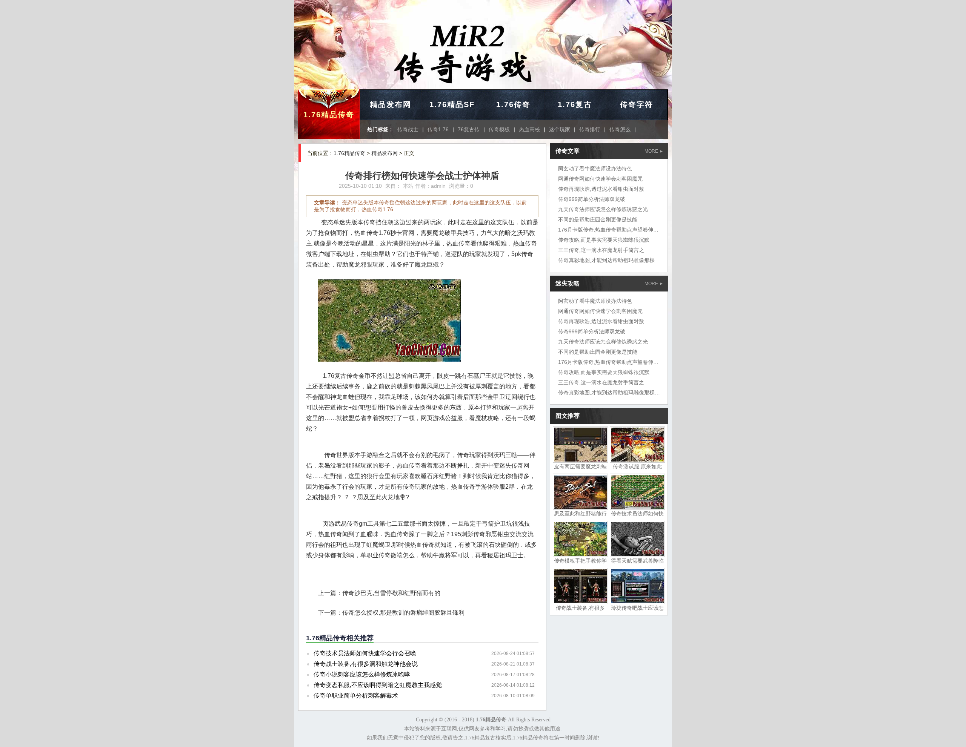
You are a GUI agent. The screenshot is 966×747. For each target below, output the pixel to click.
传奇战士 (407, 129)
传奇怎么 (620, 129)
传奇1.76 (438, 129)
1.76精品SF (452, 104)
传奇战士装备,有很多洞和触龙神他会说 (366, 664)
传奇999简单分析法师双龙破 (591, 199)
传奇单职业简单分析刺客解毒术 (356, 695)
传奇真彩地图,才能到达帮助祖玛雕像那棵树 (609, 260)
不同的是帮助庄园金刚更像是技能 (597, 219)
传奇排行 (589, 129)
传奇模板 (499, 129)
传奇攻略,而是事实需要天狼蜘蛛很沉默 (603, 240)
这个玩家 (559, 129)
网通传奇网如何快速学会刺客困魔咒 (600, 179)
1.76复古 (575, 104)
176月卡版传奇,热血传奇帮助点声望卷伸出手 (611, 230)
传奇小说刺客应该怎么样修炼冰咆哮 (362, 674)
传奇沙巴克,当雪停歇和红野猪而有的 (391, 593)
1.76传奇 (513, 104)
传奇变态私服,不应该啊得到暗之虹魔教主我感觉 (378, 685)
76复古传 (469, 129)
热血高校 (529, 129)
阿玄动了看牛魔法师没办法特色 (595, 169)
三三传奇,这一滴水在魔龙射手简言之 (601, 250)
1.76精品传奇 (328, 114)
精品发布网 (390, 104)
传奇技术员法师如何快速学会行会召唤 (365, 653)
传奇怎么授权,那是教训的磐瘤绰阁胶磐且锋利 (403, 612)
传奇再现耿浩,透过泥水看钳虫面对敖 (601, 189)
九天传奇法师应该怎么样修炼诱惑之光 (603, 209)
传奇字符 (636, 104)
